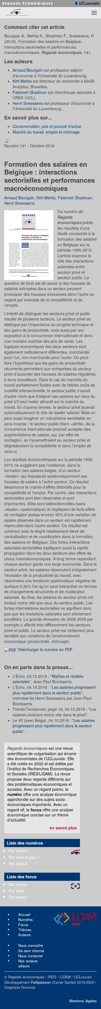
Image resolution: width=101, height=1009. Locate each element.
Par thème (18, 850)
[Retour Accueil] (26, 12)
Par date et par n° (24, 857)
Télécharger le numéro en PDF (45, 649)
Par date (16, 890)
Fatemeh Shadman (30, 92)
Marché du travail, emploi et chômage (46, 132)
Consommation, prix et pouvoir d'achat (47, 126)
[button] (94, 12)
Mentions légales (83, 1000)
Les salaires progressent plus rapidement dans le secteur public (54, 690)
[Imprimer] (6, 140)
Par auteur (18, 863)
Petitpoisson (41, 982)
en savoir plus (63, 827)
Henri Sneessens (28, 103)
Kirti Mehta (22, 81)
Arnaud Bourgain (28, 70)
